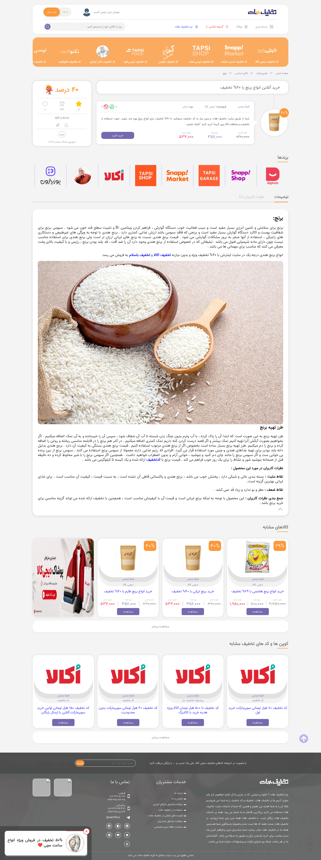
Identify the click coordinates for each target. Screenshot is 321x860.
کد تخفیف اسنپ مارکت (234, 61)
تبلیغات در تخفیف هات (170, 810)
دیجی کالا (210, 106)
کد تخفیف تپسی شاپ (201, 61)
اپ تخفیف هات (183, 26)
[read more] (160, 509)
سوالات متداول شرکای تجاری (168, 804)
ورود (65, 11)
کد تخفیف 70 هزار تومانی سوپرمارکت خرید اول (257, 710)
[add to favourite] (45, 104)
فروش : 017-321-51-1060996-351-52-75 (116, 796)
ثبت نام (51, 12)
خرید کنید (117, 135)
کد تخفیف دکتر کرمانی (102, 61)
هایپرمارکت (261, 73)
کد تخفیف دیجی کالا (266, 61)
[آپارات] (127, 844)
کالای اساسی (241, 73)
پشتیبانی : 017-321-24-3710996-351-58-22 (116, 808)
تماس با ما (177, 798)
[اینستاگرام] (109, 826)
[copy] (58, 125)
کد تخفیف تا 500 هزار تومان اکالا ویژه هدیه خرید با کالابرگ (193, 710)
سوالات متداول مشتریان (170, 821)
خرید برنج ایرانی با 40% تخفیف (193, 591)
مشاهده (258, 611)
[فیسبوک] (118, 826)
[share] (66, 125)
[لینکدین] (127, 826)
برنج (225, 73)
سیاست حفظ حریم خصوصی (168, 827)
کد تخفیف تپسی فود (135, 61)
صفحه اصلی (282, 73)
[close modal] (86, 831)
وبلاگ (239, 26)
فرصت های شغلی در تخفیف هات (165, 815)
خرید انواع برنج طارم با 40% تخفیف (128, 591)
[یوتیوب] (118, 835)
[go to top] (303, 738)
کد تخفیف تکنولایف (70, 61)
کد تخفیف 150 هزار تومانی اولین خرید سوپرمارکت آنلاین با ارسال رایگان (63, 710)
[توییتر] (127, 835)
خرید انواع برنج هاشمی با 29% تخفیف (257, 591)
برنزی (62, 134)
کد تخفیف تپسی (36, 61)
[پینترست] (109, 835)
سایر (185, 106)
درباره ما (178, 793)
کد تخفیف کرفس (168, 61)
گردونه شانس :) (214, 26)
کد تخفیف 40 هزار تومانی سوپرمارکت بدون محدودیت (128, 710)
